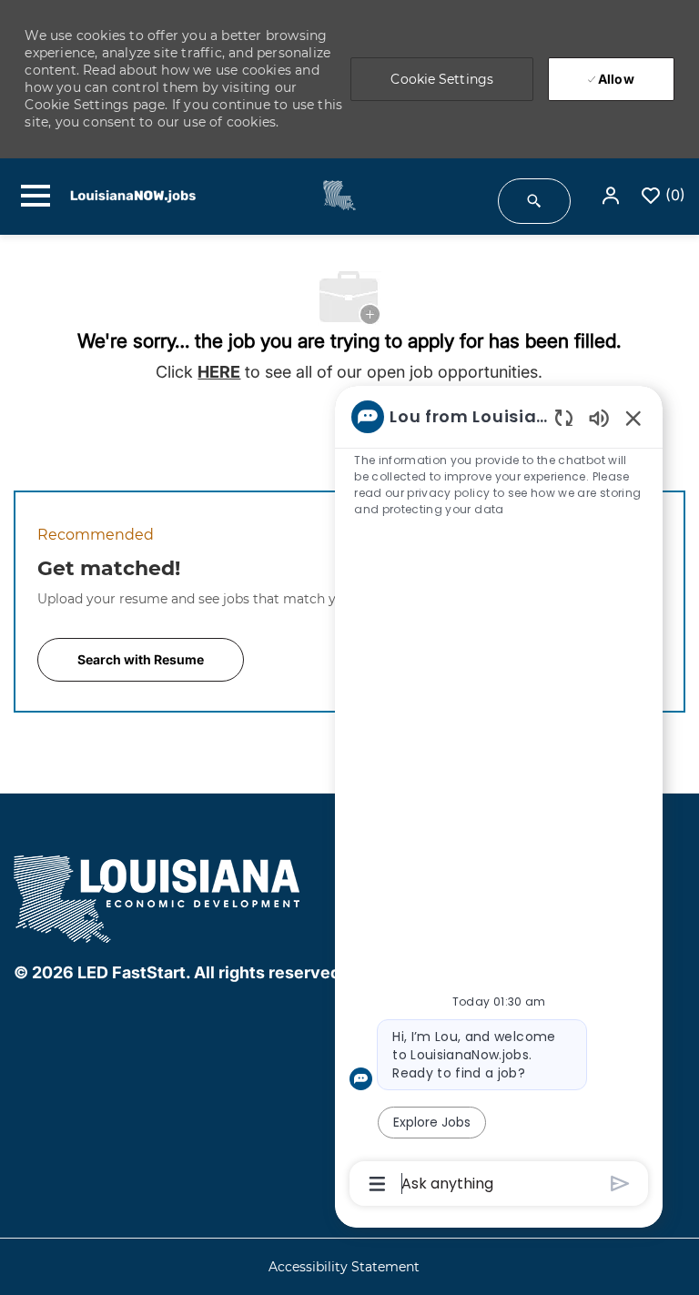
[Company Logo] (328, 195)
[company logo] (158, 896)
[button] (612, 196)
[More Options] (377, 1184)
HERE (219, 371)
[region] (499, 798)
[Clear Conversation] (564, 417)
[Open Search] (534, 201)
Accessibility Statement (344, 1267)
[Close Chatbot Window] (633, 417)
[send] (620, 1183)
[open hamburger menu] (35, 196)
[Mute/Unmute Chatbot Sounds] (599, 417)
